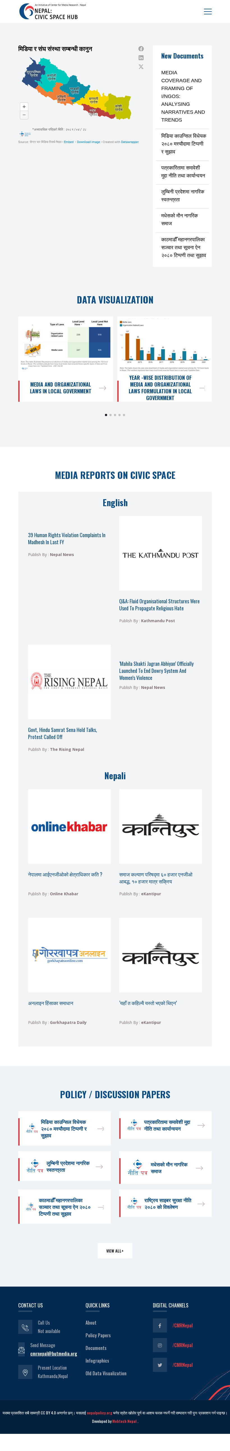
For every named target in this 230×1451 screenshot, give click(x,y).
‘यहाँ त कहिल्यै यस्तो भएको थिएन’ (148, 1002)
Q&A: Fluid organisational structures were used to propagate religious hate (159, 604)
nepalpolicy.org (99, 1413)
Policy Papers (98, 1335)
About (91, 1322)
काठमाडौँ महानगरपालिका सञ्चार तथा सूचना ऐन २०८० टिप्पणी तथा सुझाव (183, 247)
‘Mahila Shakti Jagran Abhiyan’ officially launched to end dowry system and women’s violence (156, 670)
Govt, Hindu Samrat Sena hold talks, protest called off (62, 733)
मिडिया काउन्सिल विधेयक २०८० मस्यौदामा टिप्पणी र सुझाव (183, 144)
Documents (96, 1348)
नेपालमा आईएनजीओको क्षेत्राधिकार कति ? (65, 874)
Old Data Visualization (106, 1373)
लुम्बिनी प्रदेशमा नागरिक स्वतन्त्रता (68, 1166)
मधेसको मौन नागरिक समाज (169, 1167)
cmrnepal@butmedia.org (53, 1353)
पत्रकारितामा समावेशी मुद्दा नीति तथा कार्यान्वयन (167, 1125)
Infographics (97, 1360)
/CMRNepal (183, 1325)
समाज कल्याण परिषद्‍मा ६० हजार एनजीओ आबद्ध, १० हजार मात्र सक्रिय (155, 877)
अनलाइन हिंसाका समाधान (50, 1002)
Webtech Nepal (124, 1421)
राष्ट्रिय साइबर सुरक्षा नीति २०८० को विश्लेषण (167, 1203)
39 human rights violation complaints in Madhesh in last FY (66, 538)
